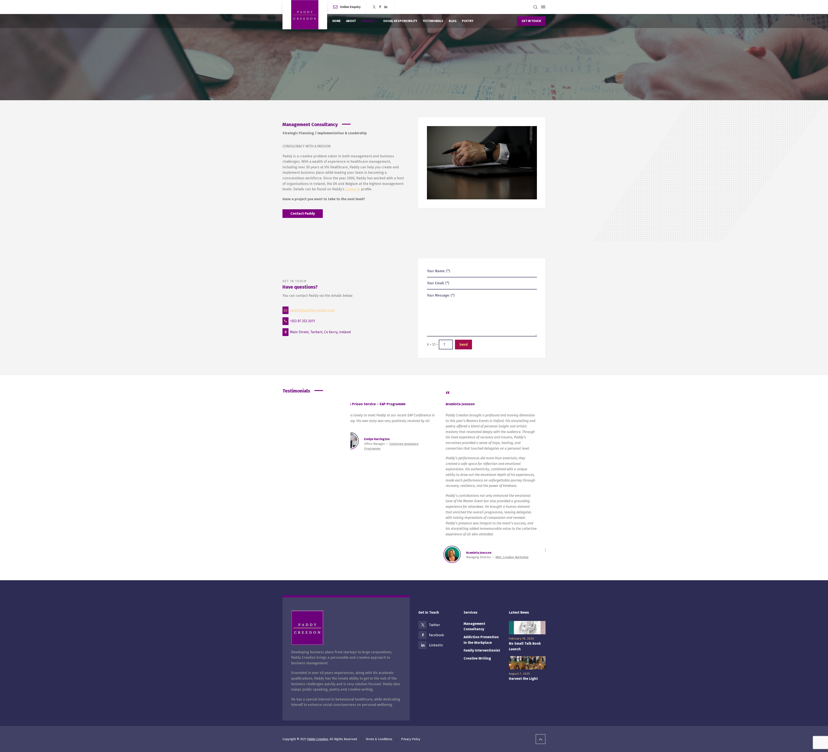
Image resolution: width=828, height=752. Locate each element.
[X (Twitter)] (374, 7)
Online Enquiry (350, 7)
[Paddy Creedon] (304, 14)
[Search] (535, 7)
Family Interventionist (482, 650)
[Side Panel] (542, 7)
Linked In (352, 189)
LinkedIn (436, 645)
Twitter (434, 625)
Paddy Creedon (317, 739)
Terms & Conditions (379, 739)
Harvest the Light (523, 679)
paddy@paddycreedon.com (312, 310)
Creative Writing (477, 658)
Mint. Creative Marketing (521, 557)
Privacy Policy (410, 739)
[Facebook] (380, 7)
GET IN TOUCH (531, 21)
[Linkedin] (386, 7)
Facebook (436, 635)
